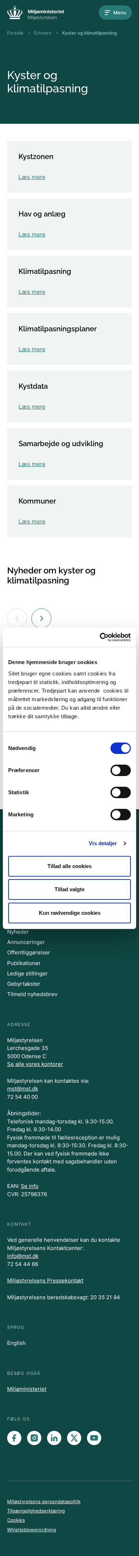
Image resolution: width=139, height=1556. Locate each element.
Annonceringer (26, 942)
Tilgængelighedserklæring (36, 1511)
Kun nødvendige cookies (70, 913)
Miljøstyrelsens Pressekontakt (45, 1280)
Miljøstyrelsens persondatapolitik (44, 1501)
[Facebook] (14, 1438)
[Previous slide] (17, 618)
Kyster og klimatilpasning (89, 33)
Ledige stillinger (27, 973)
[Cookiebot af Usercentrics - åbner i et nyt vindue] (100, 637)
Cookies (16, 1520)
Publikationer (24, 963)
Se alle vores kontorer (35, 1064)
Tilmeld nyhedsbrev (32, 994)
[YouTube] (94, 1438)
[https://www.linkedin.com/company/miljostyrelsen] (54, 1438)
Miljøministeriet (26, 1389)
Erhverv (42, 33)
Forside (15, 33)
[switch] (120, 770)
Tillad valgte (69, 889)
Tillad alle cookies (69, 866)
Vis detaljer (103, 843)
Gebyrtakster (23, 983)
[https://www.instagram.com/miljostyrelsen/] (34, 1438)
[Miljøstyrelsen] (35, 12)
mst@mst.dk (22, 1088)
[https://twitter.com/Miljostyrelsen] (74, 1438)
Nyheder (18, 931)
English (16, 1343)
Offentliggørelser (28, 952)
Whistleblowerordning (31, 1529)
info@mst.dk (22, 1256)
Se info (29, 1186)
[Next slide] (41, 618)
